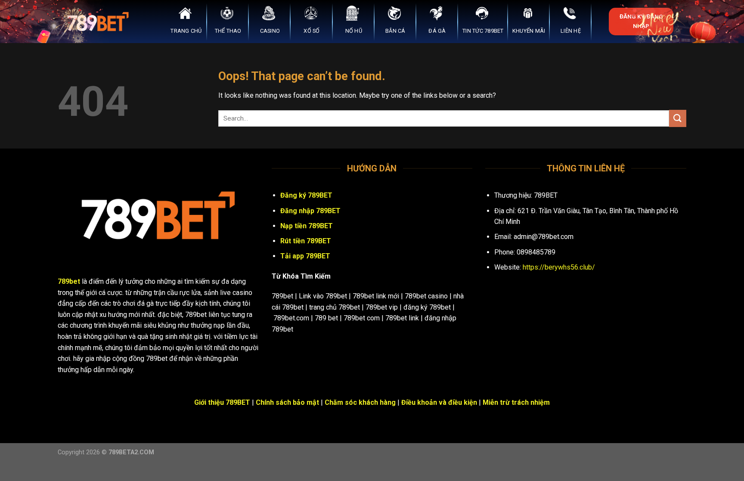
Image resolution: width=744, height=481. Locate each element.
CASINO (270, 31)
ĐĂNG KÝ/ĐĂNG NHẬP (641, 21)
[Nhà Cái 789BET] (101, 21)
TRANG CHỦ (186, 31)
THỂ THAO (228, 31)
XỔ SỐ (311, 31)
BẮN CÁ (395, 31)
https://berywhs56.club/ (559, 267)
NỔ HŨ (353, 31)
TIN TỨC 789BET (483, 31)
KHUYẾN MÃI (529, 31)
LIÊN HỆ (571, 31)
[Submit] (677, 118)
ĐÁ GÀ (437, 31)
